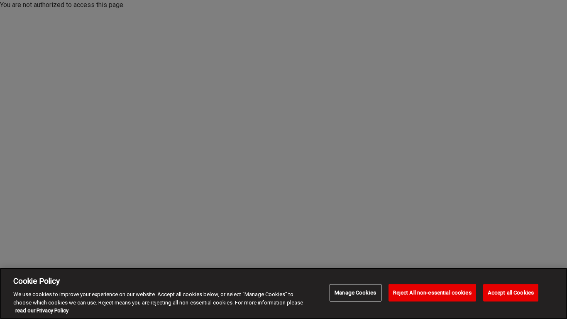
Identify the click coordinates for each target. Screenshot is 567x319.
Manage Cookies (355, 293)
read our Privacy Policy (41, 310)
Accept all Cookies (511, 293)
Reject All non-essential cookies (432, 293)
